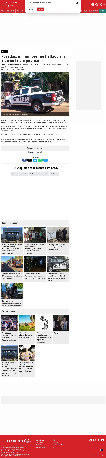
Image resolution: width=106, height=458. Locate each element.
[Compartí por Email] (35, 160)
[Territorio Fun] (61, 323)
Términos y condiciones (41, 447)
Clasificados (93, 11)
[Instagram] (96, 4)
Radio (102, 11)
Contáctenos (38, 444)
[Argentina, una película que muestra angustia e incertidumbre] (44, 323)
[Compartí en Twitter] (29, 160)
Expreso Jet (55, 442)
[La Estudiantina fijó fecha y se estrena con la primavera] (27, 353)
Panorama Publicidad (58, 444)
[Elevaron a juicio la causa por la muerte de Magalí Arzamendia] (35, 235)
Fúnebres (84, 11)
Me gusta (14, 174)
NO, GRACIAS (31, 9)
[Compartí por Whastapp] (40, 160)
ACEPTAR (41, 9)
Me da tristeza (33, 174)
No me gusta (23, 174)
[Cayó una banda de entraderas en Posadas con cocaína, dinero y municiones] (12, 291)
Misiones (20, 11)
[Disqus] (35, 199)
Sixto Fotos (55, 446)
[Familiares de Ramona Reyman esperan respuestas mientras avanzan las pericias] (35, 264)
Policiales (10, 11)
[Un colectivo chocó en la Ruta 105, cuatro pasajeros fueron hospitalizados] (12, 264)
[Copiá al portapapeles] (45, 160)
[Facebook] (92, 4)
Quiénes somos (39, 442)
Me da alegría (44, 174)
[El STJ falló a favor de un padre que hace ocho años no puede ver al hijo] (12, 235)
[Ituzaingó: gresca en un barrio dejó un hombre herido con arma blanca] (58, 235)
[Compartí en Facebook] (24, 160)
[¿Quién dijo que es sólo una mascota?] (27, 323)
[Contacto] (102, 440)
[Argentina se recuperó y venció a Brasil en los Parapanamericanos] (9, 323)
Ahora (3, 11)
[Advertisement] (53, 454)
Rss (53, 447)
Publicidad (38, 446)
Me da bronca (54, 174)
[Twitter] (100, 4)
